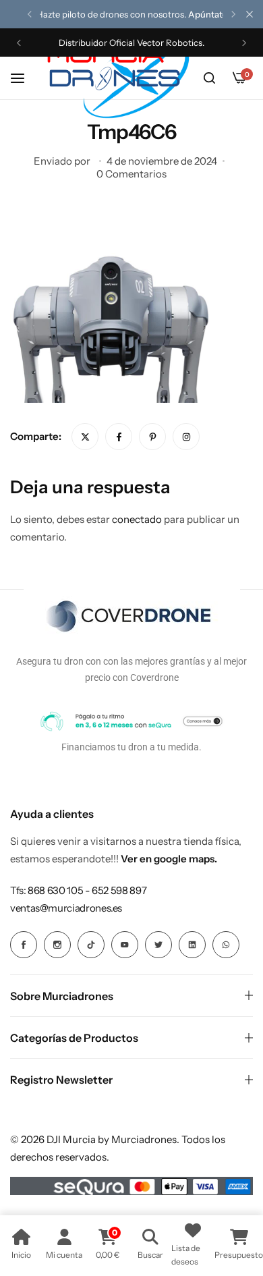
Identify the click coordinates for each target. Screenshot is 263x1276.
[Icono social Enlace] (23, 944)
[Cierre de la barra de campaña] (249, 14)
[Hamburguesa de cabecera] (24, 78)
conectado (137, 519)
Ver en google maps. (169, 858)
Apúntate (207, 14)
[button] (30, 14)
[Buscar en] (209, 78)
